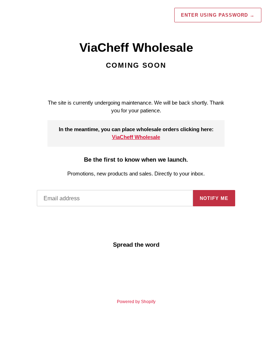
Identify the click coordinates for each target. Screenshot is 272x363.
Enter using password (218, 15)
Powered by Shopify (136, 301)
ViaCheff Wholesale (136, 137)
